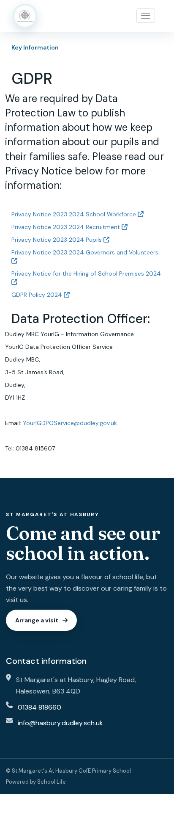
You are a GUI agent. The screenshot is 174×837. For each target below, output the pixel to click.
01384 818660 (39, 707)
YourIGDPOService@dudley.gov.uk (70, 423)
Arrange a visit (36, 620)
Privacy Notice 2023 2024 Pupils (57, 239)
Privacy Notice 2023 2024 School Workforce (74, 214)
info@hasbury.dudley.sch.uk (60, 722)
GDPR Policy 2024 (37, 294)
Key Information (35, 47)
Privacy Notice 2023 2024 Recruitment (66, 227)
